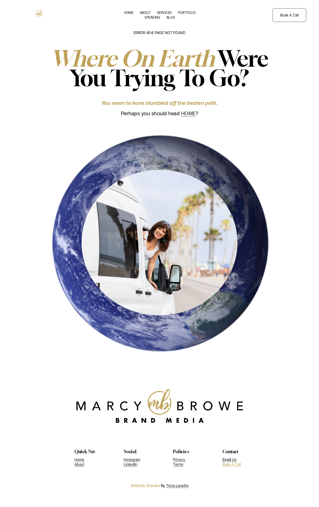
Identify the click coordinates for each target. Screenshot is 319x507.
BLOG (170, 17)
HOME (128, 13)
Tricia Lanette (177, 486)
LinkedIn (130, 464)
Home (79, 460)
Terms (178, 464)
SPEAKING (152, 17)
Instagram (132, 460)
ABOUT (145, 13)
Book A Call (289, 15)
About (79, 464)
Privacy (179, 460)
